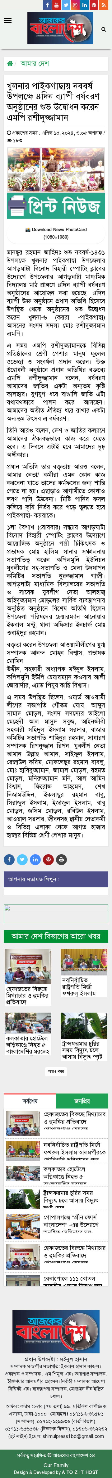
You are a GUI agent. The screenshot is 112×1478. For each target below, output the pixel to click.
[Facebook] (47, 5)
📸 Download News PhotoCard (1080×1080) (56, 233)
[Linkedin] (85, 5)
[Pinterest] (94, 5)
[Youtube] (57, 5)
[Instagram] (75, 5)
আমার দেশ (35, 63)
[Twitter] (66, 5)
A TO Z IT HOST (80, 1473)
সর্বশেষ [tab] (30, 1101)
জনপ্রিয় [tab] (82, 1101)
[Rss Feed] (103, 5)
